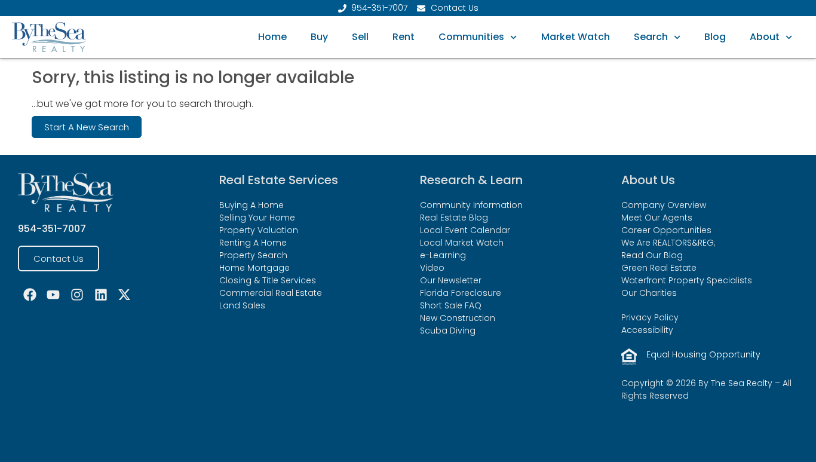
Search (651, 37)
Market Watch (575, 37)
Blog (715, 37)
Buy (319, 37)
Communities (471, 37)
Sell (360, 37)
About (765, 37)
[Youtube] (54, 295)
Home (272, 37)
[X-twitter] (124, 295)
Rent (403, 37)
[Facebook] (30, 295)
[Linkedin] (101, 295)
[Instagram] (77, 295)
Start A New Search (86, 127)
